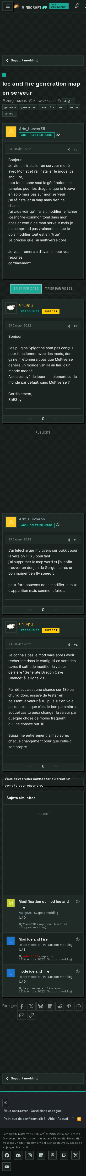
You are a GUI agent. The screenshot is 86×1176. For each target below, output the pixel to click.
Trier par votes (59, 289)
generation (28, 107)
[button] (7, 6)
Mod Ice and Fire (33, 939)
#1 (76, 150)
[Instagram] (29, 1155)
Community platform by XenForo (41, 1134)
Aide (51, 1119)
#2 (76, 326)
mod (62, 107)
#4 (76, 645)
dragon (68, 101)
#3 (76, 540)
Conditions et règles (46, 1111)
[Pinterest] (52, 1155)
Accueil (63, 1119)
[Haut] (73, 1119)
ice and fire (47, 107)
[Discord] (18, 1155)
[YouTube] (6, 1166)
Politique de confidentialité (24, 1119)
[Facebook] (6, 1155)
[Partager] (69, 149)
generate (10, 107)
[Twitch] (64, 1155)
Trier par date (25, 289)
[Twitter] (75, 1155)
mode (74, 107)
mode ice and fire (34, 971)
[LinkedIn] (41, 1155)
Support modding (46, 913)
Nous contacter (16, 1111)
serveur (9, 113)
